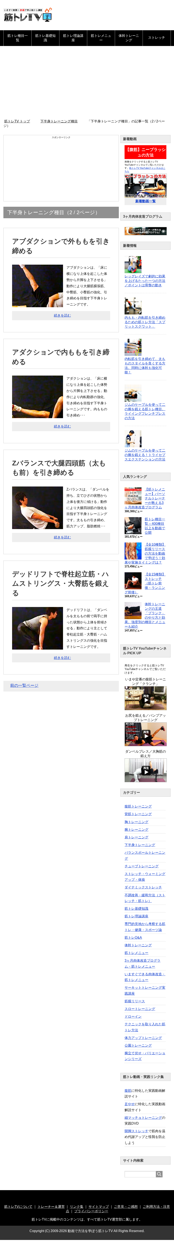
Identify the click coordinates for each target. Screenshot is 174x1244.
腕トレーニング (136, 829)
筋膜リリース (135, 1001)
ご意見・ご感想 (126, 1206)
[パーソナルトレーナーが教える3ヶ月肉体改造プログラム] (146, 233)
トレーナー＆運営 (51, 1206)
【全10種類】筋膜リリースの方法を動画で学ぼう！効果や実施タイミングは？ (145, 553)
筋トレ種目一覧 (17, 38)
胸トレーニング (136, 822)
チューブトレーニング (142, 866)
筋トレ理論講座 (73, 38)
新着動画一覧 (145, 201)
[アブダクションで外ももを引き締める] (37, 304)
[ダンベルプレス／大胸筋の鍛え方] (146, 780)
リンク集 (76, 1206)
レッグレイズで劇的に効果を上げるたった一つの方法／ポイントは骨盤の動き (145, 280)
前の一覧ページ (24, 685)
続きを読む (62, 315)
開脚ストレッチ (136, 1131)
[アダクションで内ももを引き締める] (37, 415)
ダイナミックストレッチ (143, 887)
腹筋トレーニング (138, 806)
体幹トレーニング (129, 38)
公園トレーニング (138, 1045)
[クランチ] (146, 708)
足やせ (130, 1104)
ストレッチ (156, 37)
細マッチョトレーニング (143, 1117)
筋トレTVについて (18, 1206)
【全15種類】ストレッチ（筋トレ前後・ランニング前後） (145, 583)
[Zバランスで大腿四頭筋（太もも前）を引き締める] (37, 526)
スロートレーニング (140, 1009)
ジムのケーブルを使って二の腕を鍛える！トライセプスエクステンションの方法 (145, 455)
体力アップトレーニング (143, 1038)
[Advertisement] (87, 82)
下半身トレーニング (140, 845)
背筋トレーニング (138, 814)
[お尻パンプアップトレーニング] (146, 744)
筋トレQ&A (133, 937)
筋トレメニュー (101, 38)
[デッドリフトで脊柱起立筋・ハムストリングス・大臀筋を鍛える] (37, 646)
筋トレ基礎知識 (45, 38)
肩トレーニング (136, 837)
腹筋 (128, 1090)
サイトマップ (98, 1206)
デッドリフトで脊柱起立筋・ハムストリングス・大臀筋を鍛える (60, 583)
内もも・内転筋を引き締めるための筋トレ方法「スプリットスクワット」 (145, 322)
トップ (19, 121)
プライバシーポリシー (91, 1211)
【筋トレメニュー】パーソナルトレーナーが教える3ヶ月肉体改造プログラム (145, 498)
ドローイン (133, 1016)
